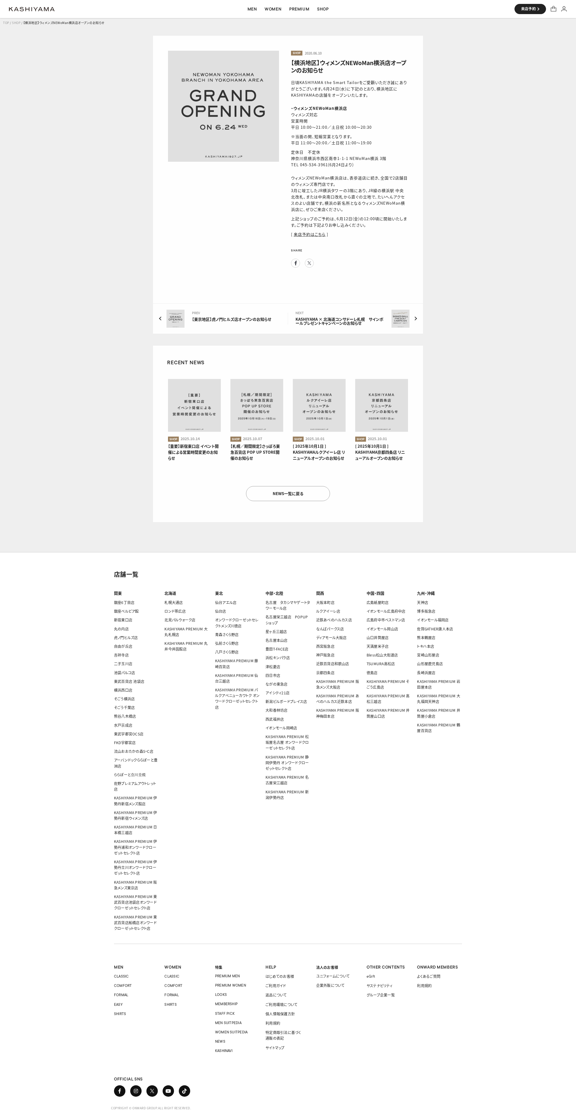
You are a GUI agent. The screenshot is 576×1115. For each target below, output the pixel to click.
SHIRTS (120, 1013)
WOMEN (172, 967)
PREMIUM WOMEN (230, 985)
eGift (371, 976)
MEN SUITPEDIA (228, 1022)
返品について (276, 994)
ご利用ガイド (276, 985)
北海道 (170, 593)
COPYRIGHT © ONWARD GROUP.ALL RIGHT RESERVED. (151, 1108)
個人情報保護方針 (280, 1013)
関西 (320, 593)
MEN (119, 967)
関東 (118, 593)
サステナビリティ (379, 985)
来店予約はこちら (310, 234)
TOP (6, 22)
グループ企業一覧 (381, 994)
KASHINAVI (223, 1050)
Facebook (295, 263)
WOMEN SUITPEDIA (231, 1032)
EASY (118, 1004)
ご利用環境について (281, 1004)
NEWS (220, 1041)
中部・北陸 (274, 593)
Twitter (309, 263)
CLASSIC (121, 976)
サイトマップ (275, 1047)
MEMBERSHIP (226, 1003)
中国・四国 (375, 593)
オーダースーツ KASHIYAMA (32, 9)
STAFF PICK (225, 1013)
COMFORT (123, 985)
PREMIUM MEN (227, 975)
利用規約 (273, 1023)
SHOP (16, 22)
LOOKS (221, 994)
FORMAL (121, 994)
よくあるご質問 (428, 976)
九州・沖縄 (426, 593)
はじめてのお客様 (280, 976)
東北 (219, 593)
